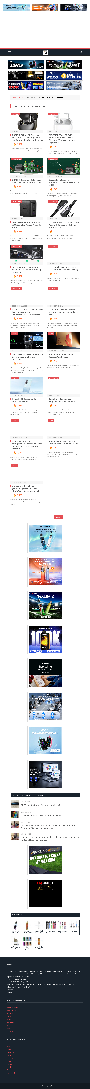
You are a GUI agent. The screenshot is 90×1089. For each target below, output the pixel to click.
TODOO (10, 1031)
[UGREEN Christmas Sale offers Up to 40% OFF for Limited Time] (26, 166)
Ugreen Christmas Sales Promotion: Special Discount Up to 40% (64, 182)
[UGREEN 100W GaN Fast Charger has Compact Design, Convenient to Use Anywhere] (26, 296)
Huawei (15, 378)
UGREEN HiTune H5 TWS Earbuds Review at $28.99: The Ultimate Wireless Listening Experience (63, 139)
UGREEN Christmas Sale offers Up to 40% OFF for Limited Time (27, 181)
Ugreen (9, 1076)
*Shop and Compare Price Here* (18, 987)
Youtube (10, 992)
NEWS (51, 333)
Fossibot (10, 1055)
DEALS (14, 465)
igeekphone (51, 1086)
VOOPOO (10, 1013)
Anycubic (10, 1064)
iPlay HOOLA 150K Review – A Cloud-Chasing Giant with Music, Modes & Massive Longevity (50, 838)
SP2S (9, 1025)
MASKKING (11, 1022)
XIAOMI (40, 795)
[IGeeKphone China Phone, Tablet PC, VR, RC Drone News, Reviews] (45, 52)
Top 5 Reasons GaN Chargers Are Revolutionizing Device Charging (27, 356)
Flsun (9, 1061)
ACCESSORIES (17, 159)
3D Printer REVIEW (28, 795)
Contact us (10, 979)
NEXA (9, 1019)
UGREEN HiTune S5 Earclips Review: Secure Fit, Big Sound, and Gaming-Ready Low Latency (27, 137)
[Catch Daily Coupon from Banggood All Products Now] (63, 385)
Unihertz (10, 1058)
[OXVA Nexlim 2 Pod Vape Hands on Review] (15, 814)
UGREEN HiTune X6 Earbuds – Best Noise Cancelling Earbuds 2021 (63, 312)
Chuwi (9, 1049)
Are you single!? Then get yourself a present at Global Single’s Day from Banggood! (25, 488)
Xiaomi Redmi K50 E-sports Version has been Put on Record (63, 442)
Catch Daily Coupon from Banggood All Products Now (62, 400)
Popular (15, 795)
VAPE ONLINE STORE (14, 1007)
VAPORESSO (11, 1010)
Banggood (53, 114)
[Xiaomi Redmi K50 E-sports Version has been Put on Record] (63, 427)
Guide (14, 333)
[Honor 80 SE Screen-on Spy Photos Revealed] (26, 385)
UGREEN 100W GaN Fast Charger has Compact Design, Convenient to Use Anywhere (27, 312)
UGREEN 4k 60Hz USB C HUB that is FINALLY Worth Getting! (63, 268)
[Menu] (9, 52)
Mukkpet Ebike (12, 1073)
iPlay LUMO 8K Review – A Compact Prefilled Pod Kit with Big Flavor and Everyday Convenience (49, 826)
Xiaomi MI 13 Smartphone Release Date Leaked (61, 355)
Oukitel (9, 1070)
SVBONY (10, 1046)
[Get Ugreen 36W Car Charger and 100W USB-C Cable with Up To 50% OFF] (26, 253)
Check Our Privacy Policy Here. (17, 982)
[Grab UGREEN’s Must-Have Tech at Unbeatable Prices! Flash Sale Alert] (26, 208)
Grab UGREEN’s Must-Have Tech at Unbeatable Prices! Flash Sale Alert (27, 225)
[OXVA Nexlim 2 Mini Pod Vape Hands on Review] (15, 804)
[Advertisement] (45, 30)
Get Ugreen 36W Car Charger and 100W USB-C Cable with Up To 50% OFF (26, 269)
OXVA (9, 1016)
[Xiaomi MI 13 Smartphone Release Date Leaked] (63, 340)
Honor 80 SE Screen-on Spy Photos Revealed (25, 400)
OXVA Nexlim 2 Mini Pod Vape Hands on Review (43, 805)
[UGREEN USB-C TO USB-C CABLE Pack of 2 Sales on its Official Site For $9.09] (63, 208)
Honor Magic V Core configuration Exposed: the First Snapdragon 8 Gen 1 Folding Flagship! (27, 445)
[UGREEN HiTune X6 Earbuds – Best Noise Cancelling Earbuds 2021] (63, 296)
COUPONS (16, 114)
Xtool (9, 1067)
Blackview (10, 1052)
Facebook (10, 990)
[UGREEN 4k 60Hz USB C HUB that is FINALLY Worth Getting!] (63, 253)
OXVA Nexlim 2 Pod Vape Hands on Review (41, 815)
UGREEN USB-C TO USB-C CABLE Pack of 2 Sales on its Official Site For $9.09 (64, 225)
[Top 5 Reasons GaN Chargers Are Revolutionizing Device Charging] (26, 340)
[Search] (81, 52)
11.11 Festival (53, 378)
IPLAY (9, 1028)
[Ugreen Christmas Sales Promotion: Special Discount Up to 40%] (63, 166)
